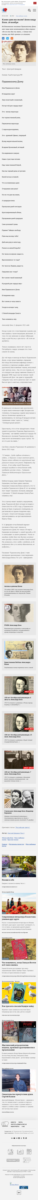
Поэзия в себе (8, 880)
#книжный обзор (21, 1063)
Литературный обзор (8, 892)
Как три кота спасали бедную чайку (18, 1006)
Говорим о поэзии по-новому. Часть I (13, 883)
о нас (23, 1126)
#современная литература (9, 976)
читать (20, 1122)
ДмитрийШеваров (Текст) (16, 833)
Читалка (17, 981)
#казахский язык (13, 932)
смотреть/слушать (16, 1124)
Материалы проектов (16, 844)
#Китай (19, 976)
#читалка (4, 1015)
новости (13, 1122)
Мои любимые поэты (21, 16)
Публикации (5, 855)
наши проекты (15, 1126)
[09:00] (19, 894)
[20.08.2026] (19, 983)
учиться (24, 1124)
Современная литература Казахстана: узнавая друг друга (19, 918)
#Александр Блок (7, 838)
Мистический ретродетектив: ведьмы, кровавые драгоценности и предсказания (18, 1047)
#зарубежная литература (28, 976)
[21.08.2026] (19, 939)
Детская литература (8, 981)
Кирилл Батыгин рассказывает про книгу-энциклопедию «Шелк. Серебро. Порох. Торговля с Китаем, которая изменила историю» (18, 970)
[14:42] (19, 857)
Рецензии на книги (7, 938)
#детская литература (14, 1015)
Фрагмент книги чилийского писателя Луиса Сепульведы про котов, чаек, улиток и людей (16, 1011)
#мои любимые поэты (8, 1112)
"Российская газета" (22, 827)
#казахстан (5, 932)
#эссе (15, 887)
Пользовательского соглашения (16, 4)
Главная (4, 844)
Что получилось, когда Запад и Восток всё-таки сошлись (19, 963)
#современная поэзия (8, 887)
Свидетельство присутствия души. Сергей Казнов (17, 1095)
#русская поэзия (12, 840)
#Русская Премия (23, 932)
